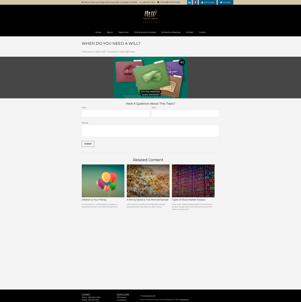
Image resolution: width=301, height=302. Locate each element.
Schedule (227, 2)
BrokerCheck (184, 299)
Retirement (121, 297)
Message (85, 123)
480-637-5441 (93, 300)
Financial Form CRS (149, 296)
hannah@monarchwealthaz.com (170, 2)
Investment (122, 300)
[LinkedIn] (189, 2)
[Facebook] (195, 2)
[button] (98, 32)
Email (154, 108)
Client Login (209, 2)
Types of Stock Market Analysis (188, 199)
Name (84, 108)
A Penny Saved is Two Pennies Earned (147, 199)
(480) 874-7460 (148, 2)
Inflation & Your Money (94, 199)
